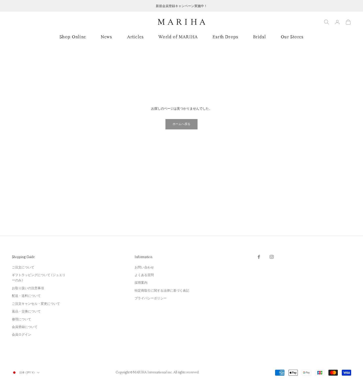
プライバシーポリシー (151, 298)
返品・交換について (26, 311)
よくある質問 (144, 275)
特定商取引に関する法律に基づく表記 (162, 291)
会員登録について (25, 327)
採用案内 (141, 283)
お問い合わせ (144, 267)
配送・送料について (26, 296)
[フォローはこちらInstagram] (271, 256)
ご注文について (23, 267)
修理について (21, 319)
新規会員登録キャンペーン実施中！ (181, 6)
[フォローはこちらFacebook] (258, 256)
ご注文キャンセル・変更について (36, 304)
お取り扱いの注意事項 (28, 288)
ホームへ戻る (181, 124)
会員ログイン (21, 335)
